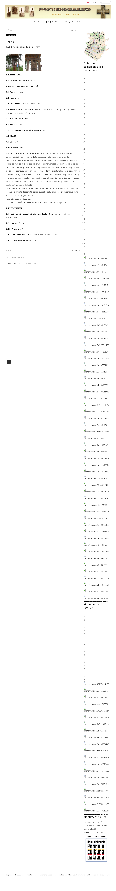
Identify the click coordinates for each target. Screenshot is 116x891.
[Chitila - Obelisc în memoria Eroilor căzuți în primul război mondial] (96, 696)
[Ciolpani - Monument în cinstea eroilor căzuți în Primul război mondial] (96, 317)
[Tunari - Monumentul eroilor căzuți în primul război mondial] (96, 709)
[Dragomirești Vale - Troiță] (96, 477)
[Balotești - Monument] (96, 404)
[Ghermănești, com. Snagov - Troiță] (96, 484)
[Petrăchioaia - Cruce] (96, 550)
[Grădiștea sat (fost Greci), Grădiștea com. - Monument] (96, 789)
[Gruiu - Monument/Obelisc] (96, 384)
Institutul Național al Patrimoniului (95, 875)
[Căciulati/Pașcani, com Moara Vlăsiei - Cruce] (96, 417)
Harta (80, 21)
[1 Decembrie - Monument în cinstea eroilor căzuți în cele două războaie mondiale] (96, 311)
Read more (89, 602)
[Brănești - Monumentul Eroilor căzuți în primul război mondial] (96, 304)
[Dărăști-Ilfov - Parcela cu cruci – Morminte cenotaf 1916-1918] (96, 530)
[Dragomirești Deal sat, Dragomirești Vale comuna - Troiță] (96, 470)
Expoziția (67, 21)
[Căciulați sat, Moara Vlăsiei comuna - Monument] (96, 344)
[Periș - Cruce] (96, 689)
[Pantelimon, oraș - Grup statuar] (96, 270)
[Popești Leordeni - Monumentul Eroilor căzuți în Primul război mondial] (96, 284)
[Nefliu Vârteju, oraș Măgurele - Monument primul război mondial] (96, 517)
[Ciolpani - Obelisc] (96, 444)
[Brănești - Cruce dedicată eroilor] (96, 357)
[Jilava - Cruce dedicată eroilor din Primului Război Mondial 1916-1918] (96, 497)
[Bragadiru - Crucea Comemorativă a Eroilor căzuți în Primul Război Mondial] (96, 749)
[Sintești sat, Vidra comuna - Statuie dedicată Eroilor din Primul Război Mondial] (96, 783)
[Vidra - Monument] (96, 570)
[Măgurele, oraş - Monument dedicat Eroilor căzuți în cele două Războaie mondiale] (96, 324)
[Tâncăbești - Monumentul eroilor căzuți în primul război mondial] (96, 723)
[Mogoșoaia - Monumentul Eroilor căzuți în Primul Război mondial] (96, 776)
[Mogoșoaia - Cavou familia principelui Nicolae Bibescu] (96, 370)
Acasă (36, 21)
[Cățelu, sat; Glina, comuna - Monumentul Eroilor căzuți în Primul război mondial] (96, 277)
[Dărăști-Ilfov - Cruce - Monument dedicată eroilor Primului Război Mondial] (96, 763)
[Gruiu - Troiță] (96, 490)
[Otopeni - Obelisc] (96, 809)
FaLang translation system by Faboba (15, 257)
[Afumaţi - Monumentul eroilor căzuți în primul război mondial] (96, 729)
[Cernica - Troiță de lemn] (96, 424)
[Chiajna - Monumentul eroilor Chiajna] (96, 430)
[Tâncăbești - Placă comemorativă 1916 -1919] (96, 564)
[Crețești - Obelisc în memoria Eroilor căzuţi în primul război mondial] (96, 257)
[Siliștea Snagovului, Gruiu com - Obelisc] (96, 803)
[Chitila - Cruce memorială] (96, 264)
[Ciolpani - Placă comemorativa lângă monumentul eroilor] (96, 597)
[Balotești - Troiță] (96, 410)
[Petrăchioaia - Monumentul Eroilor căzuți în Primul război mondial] (96, 290)
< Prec (9, 30)
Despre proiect (49, 21)
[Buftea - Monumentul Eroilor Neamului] (96, 350)
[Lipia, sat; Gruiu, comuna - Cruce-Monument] (96, 297)
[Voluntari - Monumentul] (96, 590)
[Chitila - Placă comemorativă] (96, 437)
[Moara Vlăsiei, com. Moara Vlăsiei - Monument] (96, 796)
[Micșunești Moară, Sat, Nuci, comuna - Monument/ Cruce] (96, 510)
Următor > (75, 30)
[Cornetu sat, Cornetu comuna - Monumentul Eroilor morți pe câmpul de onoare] (96, 736)
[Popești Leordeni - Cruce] (96, 557)
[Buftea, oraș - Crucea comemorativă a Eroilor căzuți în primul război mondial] (96, 683)
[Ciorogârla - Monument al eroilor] (96, 450)
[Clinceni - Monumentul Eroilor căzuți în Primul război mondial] (96, 756)
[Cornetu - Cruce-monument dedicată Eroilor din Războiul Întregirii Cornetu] (96, 457)
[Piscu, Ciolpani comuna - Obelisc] (96, 390)
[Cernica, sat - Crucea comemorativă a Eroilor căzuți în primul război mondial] (96, 703)
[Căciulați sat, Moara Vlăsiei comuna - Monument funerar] (96, 337)
